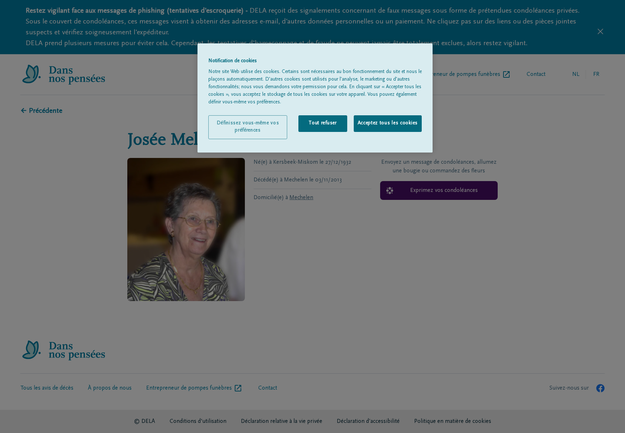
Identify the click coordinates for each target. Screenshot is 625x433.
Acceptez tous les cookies (388, 123)
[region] (315, 98)
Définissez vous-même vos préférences (248, 127)
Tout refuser (322, 123)
